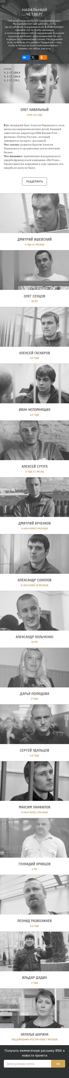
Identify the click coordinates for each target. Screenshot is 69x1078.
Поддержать (34, 181)
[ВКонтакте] (26, 57)
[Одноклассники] (43, 57)
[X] (35, 57)
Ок (58, 1063)
